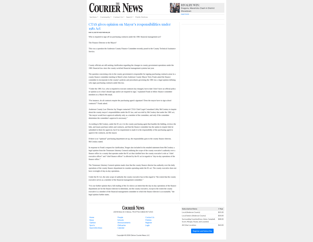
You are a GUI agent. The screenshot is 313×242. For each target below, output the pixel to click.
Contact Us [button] (118, 17)
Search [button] (129, 17)
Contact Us (149, 217)
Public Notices (141, 17)
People (120, 217)
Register (148, 223)
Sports (92, 225)
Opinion (92, 223)
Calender (121, 228)
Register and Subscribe (202, 231)
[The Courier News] (116, 7)
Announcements (123, 223)
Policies (148, 220)
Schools (120, 220)
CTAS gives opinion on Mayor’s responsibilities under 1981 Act (130, 26)
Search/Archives (95, 228)
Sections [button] (93, 17)
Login (147, 225)
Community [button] (105, 17)
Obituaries (121, 225)
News (91, 220)
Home (91, 217)
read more (185, 14)
